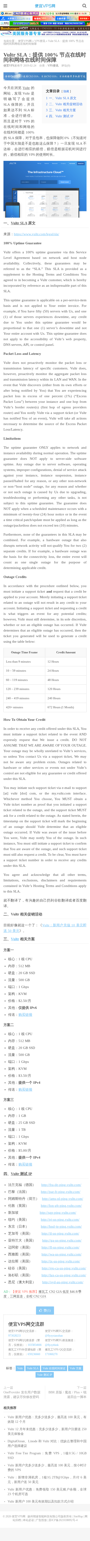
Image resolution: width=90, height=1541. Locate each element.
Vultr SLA (19, 223)
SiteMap (78, 1516)
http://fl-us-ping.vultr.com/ (60, 1247)
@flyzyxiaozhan (54, 1335)
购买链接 (25, 1015)
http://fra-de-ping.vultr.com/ (61, 1185)
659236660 (34, 1354)
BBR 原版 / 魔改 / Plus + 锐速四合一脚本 (67, 1395)
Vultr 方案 (75, 1368)
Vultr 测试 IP (21, 1174)
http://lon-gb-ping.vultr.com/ (61, 1205)
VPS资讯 (39, 41)
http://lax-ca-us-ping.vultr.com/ (64, 1275)
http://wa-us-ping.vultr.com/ (61, 1254)
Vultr (26, 88)
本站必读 (28, 1520)
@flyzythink (52, 1345)
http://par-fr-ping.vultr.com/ (60, 1192)
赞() (47, 1310)
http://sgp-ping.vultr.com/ (58, 1212)
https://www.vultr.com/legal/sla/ (36, 234)
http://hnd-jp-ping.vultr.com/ (61, 1226)
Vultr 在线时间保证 (54, 1368)
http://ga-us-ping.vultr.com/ (61, 1240)
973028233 (14, 1335)
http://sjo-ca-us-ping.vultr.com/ (64, 1268)
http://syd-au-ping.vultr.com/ (62, 1282)
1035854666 (35, 1345)
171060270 (51, 1354)
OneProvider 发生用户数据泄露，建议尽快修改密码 (21, 1395)
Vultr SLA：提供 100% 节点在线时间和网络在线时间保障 (44, 57)
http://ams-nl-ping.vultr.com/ (62, 1199)
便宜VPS (8, 65)
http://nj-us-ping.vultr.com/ (60, 1219)
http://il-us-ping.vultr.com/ (60, 1233)
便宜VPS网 (45, 5)
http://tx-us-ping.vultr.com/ (61, 1261)
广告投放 (41, 1520)
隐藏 (66, 91)
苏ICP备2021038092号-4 (63, 1520)
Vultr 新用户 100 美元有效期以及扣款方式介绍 (41, 1501)
